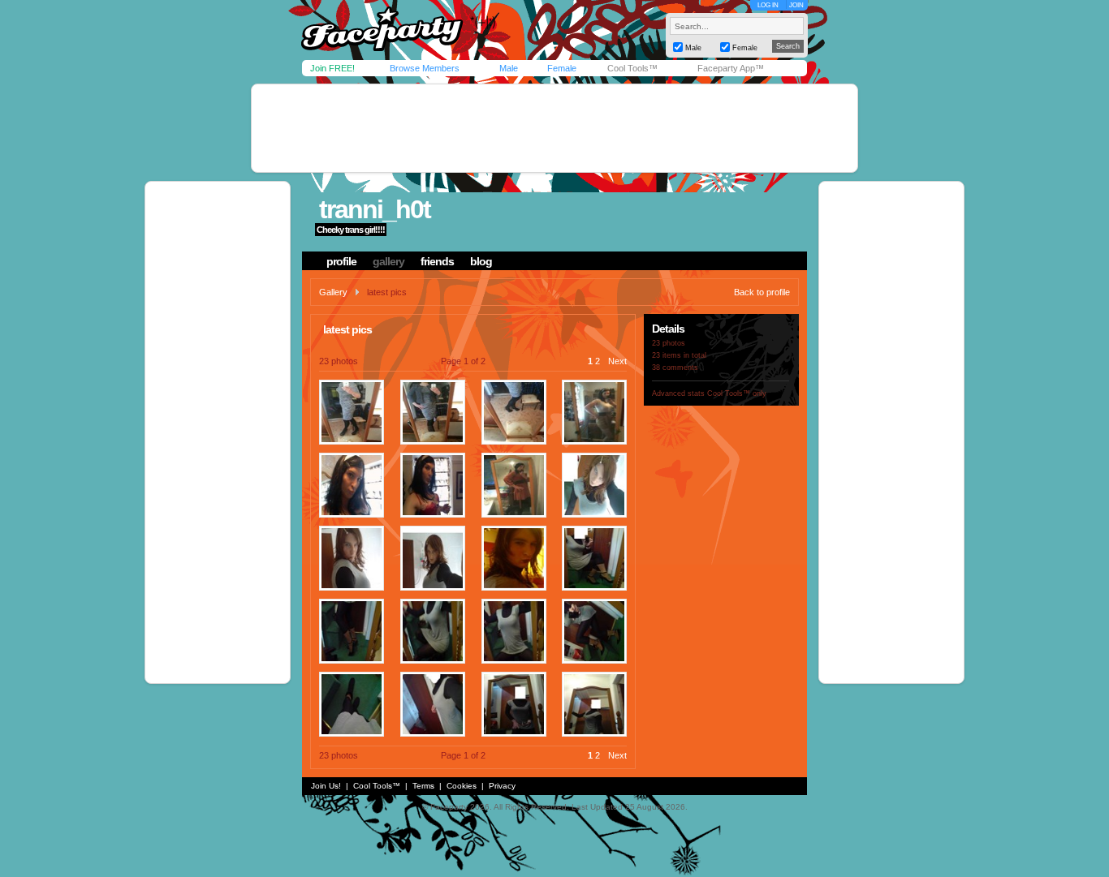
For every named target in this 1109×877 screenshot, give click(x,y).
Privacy (502, 785)
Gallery (333, 292)
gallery (388, 261)
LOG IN (768, 5)
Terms (423, 785)
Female (561, 68)
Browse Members (425, 68)
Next (617, 361)
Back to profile (762, 292)
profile (341, 261)
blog (481, 261)
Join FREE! (332, 68)
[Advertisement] (554, 128)
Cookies (462, 785)
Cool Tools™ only (736, 393)
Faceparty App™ (730, 68)
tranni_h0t (374, 209)
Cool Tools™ (632, 68)
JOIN (796, 5)
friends (437, 261)
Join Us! (326, 785)
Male (508, 68)
